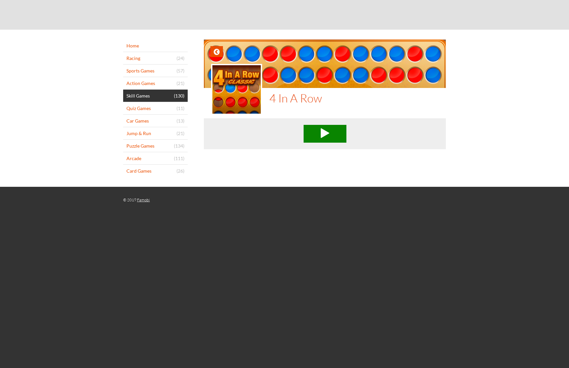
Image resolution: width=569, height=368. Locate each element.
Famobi (143, 199)
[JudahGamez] (284, 14)
